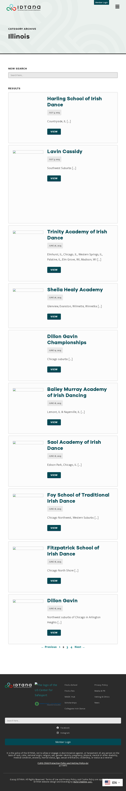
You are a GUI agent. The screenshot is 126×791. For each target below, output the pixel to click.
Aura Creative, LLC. (83, 781)
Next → (80, 647)
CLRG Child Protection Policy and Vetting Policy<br (63, 763)
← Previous (49, 647)
